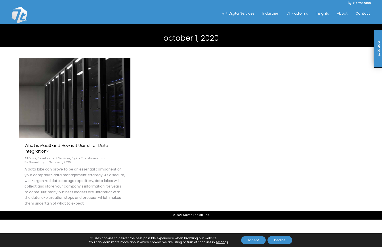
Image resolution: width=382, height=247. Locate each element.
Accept (253, 240)
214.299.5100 (362, 3)
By (35, 162)
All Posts (30, 158)
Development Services (54, 158)
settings (222, 242)
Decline (280, 240)
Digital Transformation (87, 158)
